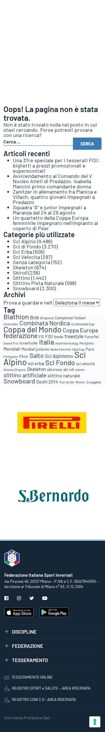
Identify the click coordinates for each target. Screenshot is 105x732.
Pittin (23, 356)
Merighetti (86, 343)
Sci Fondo (60, 362)
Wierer (80, 382)
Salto (36, 355)
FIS (41, 336)
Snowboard (26, 288)
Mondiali (12, 348)
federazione (21, 335)
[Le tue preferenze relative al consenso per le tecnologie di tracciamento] (94, 721)
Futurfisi (92, 336)
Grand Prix (11, 343)
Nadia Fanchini (60, 349)
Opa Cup (78, 349)
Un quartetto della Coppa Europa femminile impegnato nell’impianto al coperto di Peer (55, 222)
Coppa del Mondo (33, 329)
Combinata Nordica (45, 323)
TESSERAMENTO (30, 660)
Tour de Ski (66, 382)
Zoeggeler (93, 382)
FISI (49, 336)
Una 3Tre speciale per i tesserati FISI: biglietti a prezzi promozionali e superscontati (56, 165)
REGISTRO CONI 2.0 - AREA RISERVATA (44, 699)
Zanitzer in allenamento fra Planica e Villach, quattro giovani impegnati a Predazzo (55, 196)
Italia (46, 342)
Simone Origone (15, 370)
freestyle (73, 336)
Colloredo (11, 324)
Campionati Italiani (70, 317)
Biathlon (16, 316)
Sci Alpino (24, 241)
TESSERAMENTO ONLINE (32, 677)
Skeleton (23, 267)
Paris (90, 349)
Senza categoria (31, 262)
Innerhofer (28, 342)
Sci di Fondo (27, 246)
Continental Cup (82, 324)
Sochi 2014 (47, 381)
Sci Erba (22, 251)
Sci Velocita (26, 257)
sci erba (36, 363)
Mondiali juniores (35, 349)
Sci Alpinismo (59, 356)
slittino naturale (64, 375)
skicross (54, 369)
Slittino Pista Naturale (38, 283)
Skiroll (20, 272)
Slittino (21, 278)
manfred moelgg (66, 343)
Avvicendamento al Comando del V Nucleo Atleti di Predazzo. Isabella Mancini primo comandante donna (52, 181)
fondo (58, 336)
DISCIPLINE (24, 631)
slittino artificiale (25, 375)
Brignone (47, 318)
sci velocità (85, 363)
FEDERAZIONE (27, 646)
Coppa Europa (80, 330)
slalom (80, 370)
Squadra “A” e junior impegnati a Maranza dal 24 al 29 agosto (49, 210)
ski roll (68, 369)
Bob (34, 317)
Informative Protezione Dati (27, 717)
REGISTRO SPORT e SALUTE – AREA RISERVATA (51, 688)
